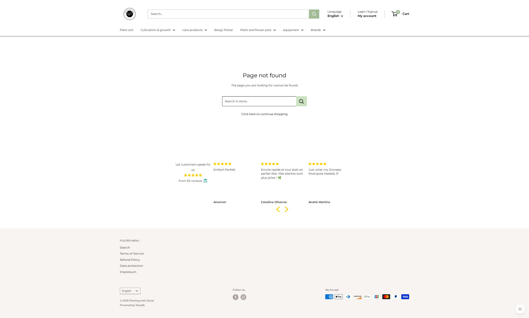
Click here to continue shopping (264, 114)
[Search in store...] (301, 101)
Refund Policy (130, 260)
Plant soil (126, 30)
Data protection (131, 266)
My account (367, 16)
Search (125, 247)
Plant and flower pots (255, 30)
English (126, 290)
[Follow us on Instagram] (243, 297)
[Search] (314, 14)
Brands (316, 30)
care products (192, 30)
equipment (291, 30)
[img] (193, 175)
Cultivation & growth (156, 30)
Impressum (128, 272)
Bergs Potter (223, 30)
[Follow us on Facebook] (235, 297)
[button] (279, 209)
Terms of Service (132, 253)
